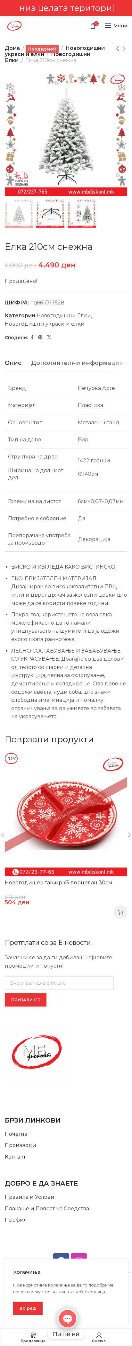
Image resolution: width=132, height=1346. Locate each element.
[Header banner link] (66, 8)
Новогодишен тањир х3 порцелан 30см (58, 883)
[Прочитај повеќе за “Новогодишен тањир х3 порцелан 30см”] (120, 912)
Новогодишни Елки (64, 315)
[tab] (13, 363)
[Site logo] (14, 25)
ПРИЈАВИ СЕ (25, 999)
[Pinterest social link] (40, 337)
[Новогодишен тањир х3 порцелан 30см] (66, 814)
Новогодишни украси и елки (45, 324)
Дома (12, 48)
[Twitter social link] (49, 337)
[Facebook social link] (32, 337)
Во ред (28, 1308)
